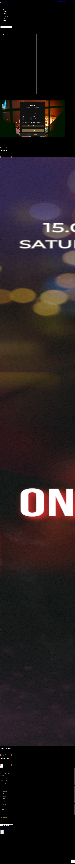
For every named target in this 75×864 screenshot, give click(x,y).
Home (4, 9)
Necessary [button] (2, 845)
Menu (4, 20)
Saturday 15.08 (5, 748)
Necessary (4, 847)
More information (5, 829)
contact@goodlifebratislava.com (6, 824)
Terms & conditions (4, 783)
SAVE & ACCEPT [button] (4, 862)
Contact (5, 22)
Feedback (5, 16)
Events (4, 13)
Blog (4, 18)
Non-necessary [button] (4, 854)
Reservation (6, 11)
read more (6, 157)
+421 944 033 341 (4, 1)
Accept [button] (12, 829)
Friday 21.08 (4, 758)
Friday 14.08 (4, 150)
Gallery (5, 15)
